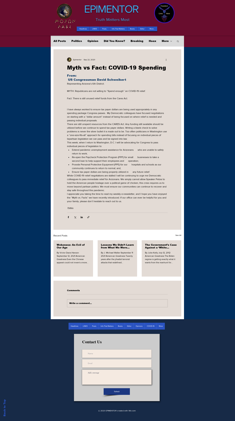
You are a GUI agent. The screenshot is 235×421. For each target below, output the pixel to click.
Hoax (152, 41)
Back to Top (4, 407)
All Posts (59, 41)
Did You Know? (114, 41)
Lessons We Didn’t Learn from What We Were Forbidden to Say (117, 246)
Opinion (92, 41)
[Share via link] (88, 217)
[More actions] (166, 59)
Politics (76, 41)
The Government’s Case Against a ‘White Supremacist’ (161, 246)
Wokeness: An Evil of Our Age (71, 246)
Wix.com (132, 411)
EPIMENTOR (111, 9)
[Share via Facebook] (68, 217)
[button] (178, 41)
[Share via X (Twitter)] (75, 217)
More (165, 41)
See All (178, 235)
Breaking (137, 41)
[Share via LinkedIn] (81, 217)
